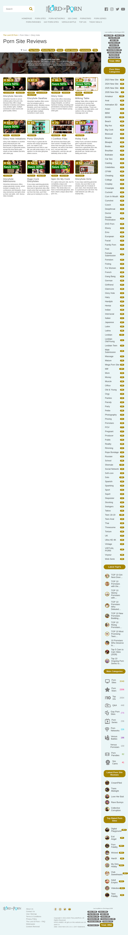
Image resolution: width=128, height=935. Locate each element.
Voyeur (108, 555)
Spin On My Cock (60, 179)
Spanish (108, 481)
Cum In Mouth (8, 92)
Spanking (109, 485)
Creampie (109, 188)
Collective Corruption (116, 809)
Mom (107, 373)
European (109, 236)
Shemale (109, 465)
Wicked (114, 852)
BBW (107, 113)
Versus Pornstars (114, 745)
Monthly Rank (48, 50)
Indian (108, 310)
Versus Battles (114, 737)
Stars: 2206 (119, 35)
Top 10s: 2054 (114, 38)
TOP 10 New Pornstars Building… (117, 615)
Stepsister (109, 498)
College (108, 180)
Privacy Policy (31, 919)
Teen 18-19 (110, 515)
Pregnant (109, 431)
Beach (108, 121)
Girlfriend (109, 285)
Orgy (107, 394)
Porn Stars (113, 689)
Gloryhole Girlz (83, 179)
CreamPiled (116, 783)
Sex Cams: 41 (114, 57)
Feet (107, 249)
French (108, 272)
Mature (108, 360)
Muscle (108, 381)
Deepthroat (110, 209)
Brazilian (109, 150)
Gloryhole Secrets (12, 96)
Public (108, 440)
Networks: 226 (114, 47)
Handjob (109, 301)
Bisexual (109, 134)
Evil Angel (113, 837)
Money (108, 377)
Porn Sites (40, 18)
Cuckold (108, 192)
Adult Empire (114, 881)
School (108, 460)
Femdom (109, 260)
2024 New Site (111, 84)
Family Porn (110, 245)
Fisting (108, 264)
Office (107, 385)
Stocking (109, 502)
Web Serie (110, 559)
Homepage (27, 18)
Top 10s (114, 697)
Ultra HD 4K (110, 540)
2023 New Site (111, 79)
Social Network (112, 469)
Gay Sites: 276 (114, 42)
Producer (109, 435)
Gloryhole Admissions (9, 180)
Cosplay (108, 184)
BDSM (108, 117)
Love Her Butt (117, 796)
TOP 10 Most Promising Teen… (117, 633)
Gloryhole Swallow (37, 98)
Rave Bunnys (117, 802)
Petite (107, 410)
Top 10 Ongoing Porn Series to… (117, 661)
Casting (108, 163)
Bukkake (109, 155)
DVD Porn (109, 224)
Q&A (114, 705)
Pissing (108, 419)
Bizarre (79, 92)
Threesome (110, 527)
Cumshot (109, 200)
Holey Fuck (81, 138)
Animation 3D (111, 104)
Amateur (31, 92)
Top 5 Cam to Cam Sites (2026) (117, 652)
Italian (107, 318)
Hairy (107, 297)
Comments (85, 50)
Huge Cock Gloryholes (33, 180)
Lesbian (108, 335)
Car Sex (109, 159)
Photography (111, 415)
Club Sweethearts (117, 873)
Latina (108, 330)
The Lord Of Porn (10, 35)
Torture (108, 531)
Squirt (107, 494)
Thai (107, 523)
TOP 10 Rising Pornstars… (116, 624)
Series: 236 (114, 45)
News (60, 50)
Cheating (109, 175)
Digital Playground (116, 829)
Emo (107, 232)
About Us (29, 909)
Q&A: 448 (114, 40)
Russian (108, 456)
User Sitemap (31, 914)
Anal (107, 100)
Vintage (108, 544)
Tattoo (108, 510)
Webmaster (30, 924)
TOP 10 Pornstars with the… (115, 583)
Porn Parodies (33, 22)
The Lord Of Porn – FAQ (35, 921)
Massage (79, 95)
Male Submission (110, 351)
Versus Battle (69, 22)
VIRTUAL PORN (109, 549)
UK (64, 135)
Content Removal (33, 927)
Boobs (108, 146)
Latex (107, 326)
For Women (110, 268)
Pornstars (85, 18)
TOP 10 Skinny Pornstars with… (115, 594)
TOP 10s (82, 22)
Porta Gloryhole (35, 138)
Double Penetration (110, 218)
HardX (114, 858)
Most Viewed (71, 50)
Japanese (109, 322)
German (109, 280)
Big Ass (108, 125)
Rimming (109, 448)
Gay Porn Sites (51, 22)
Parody (108, 402)
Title (95, 50)
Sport (107, 490)
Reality (108, 444)
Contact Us (30, 911)
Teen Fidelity (114, 895)
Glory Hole (20, 92)
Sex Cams (72, 18)
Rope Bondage (112, 452)
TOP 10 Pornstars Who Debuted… (116, 605)
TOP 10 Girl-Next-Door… (117, 576)
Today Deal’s (95, 22)
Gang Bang (110, 276)
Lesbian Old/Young (110, 340)
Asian (107, 109)
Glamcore (109, 289)
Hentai (108, 305)
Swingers (109, 506)
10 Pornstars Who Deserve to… (117, 643)
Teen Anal (109, 519)
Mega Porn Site (112, 364)
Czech (108, 205)
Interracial (66, 92)
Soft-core (109, 473)
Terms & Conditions (33, 916)
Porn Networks (57, 18)
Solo (107, 477)
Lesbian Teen (111, 345)
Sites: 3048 (108, 35)
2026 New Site (111, 92)
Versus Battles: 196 (114, 50)
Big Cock (31, 175)
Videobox (115, 888)
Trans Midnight (115, 789)
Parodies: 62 (114, 55)
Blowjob (108, 142)
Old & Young (111, 390)
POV (107, 427)
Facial (107, 240)
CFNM (108, 171)
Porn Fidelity (114, 845)
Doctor (108, 213)
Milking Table (82, 98)
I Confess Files (59, 138)
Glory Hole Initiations (14, 138)
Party (107, 406)
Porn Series (100, 18)
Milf (106, 369)
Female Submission (110, 254)
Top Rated (34, 50)
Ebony (6, 135)
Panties (108, 398)
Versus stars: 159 (114, 52)
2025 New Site (111, 88)
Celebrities (110, 167)
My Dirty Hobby (115, 865)
